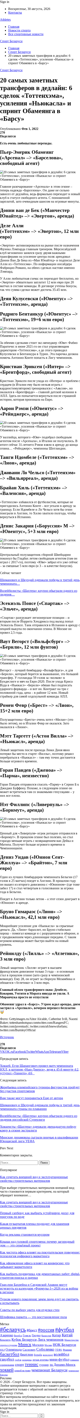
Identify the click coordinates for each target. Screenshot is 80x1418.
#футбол (64, 1330)
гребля (18, 1360)
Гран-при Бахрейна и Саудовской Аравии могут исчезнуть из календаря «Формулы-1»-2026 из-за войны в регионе (39, 1288)
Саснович (29, 1349)
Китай (67, 1335)
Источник (7, 1037)
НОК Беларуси (64, 1345)
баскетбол (9, 1354)
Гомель (27, 1335)
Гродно (36, 1335)
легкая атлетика (40, 1359)
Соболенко (45, 1349)
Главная (13, 26)
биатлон (26, 1354)
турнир (44, 1364)
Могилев (38, 1345)
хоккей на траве (22, 1370)
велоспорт (48, 1355)
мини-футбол (59, 1359)
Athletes (5, 19)
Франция (67, 1350)
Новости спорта (19, 30)
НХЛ (2, 1350)
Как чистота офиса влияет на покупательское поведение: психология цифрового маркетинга (40, 1254)
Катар (56, 1335)
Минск (24, 1344)
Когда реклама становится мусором (24, 1234)
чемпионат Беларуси (49, 1370)
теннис (31, 1364)
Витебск (18, 1336)
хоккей (7, 1369)
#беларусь (13, 1329)
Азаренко (6, 1335)
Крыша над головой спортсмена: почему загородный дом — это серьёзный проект (37, 1243)
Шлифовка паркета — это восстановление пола (33, 1317)
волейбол (61, 1354)
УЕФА (58, 1349)
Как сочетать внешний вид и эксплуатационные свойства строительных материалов (34, 1178)
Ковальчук (5, 1340)
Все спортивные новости (25, 34)
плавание (74, 1360)
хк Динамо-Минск (62, 1364)
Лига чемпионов (51, 1339)
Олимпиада (14, 1349)
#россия (46, 1329)
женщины (27, 1360)
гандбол (7, 1359)
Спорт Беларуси (11, 41)
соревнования (7, 1365)
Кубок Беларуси (24, 1339)
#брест (32, 1330)
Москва (48, 1345)
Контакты (15, 12)
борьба (38, 1354)
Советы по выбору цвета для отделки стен (29, 1310)
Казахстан (46, 1335)
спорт (19, 1364)
